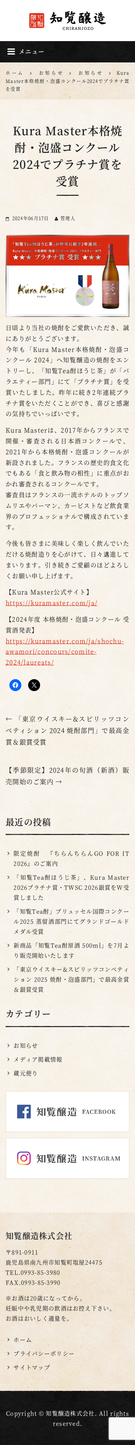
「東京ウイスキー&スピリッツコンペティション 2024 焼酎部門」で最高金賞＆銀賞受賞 (67, 730)
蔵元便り (26, 1073)
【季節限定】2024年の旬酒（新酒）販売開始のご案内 (67, 775)
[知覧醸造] (67, 20)
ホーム (23, 1339)
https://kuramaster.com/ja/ (52, 602)
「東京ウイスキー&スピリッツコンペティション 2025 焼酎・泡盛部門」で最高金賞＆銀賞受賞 (71, 979)
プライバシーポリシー (44, 1353)
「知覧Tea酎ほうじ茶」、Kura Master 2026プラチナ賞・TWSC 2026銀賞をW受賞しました (71, 887)
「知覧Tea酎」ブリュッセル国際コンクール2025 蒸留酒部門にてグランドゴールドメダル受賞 (71, 921)
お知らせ (26, 1045)
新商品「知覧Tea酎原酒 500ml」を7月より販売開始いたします (71, 950)
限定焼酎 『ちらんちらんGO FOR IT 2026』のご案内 (71, 858)
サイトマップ (32, 1367)
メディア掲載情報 (38, 1059)
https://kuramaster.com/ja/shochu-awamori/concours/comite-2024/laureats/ (65, 652)
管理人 (67, 218)
